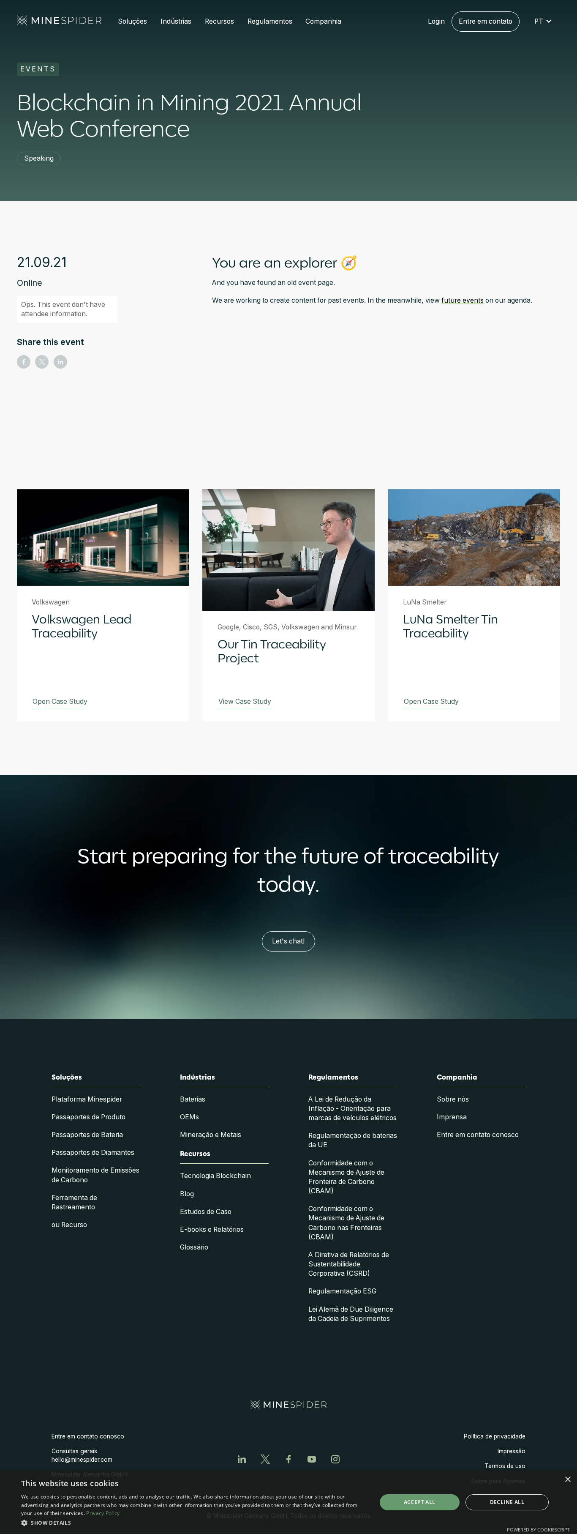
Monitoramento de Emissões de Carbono (95, 1175)
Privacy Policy (103, 1513)
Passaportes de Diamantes (93, 1152)
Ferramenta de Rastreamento (74, 1202)
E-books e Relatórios (212, 1229)
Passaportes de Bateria (87, 1135)
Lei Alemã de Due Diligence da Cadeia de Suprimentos (350, 1314)
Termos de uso (504, 1466)
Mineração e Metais (210, 1135)
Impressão (511, 1451)
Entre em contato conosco (478, 1135)
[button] (133, 21)
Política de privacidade (494, 1436)
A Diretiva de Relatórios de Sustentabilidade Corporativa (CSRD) (348, 1264)
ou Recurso (69, 1225)
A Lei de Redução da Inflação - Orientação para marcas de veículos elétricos (352, 1108)
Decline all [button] (507, 1502)
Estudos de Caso (205, 1212)
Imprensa (452, 1117)
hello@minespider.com (82, 1459)
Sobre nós (453, 1099)
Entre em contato (485, 21)
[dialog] (288, 1502)
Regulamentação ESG (342, 1291)
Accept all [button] (419, 1502)
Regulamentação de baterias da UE (352, 1140)
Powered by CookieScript (538, 1529)
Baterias (192, 1099)
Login (436, 21)
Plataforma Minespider (87, 1099)
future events (462, 300)
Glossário (194, 1247)
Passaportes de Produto (88, 1117)
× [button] (567, 1480)
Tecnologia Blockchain (215, 1176)
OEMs (189, 1117)
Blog (187, 1194)
